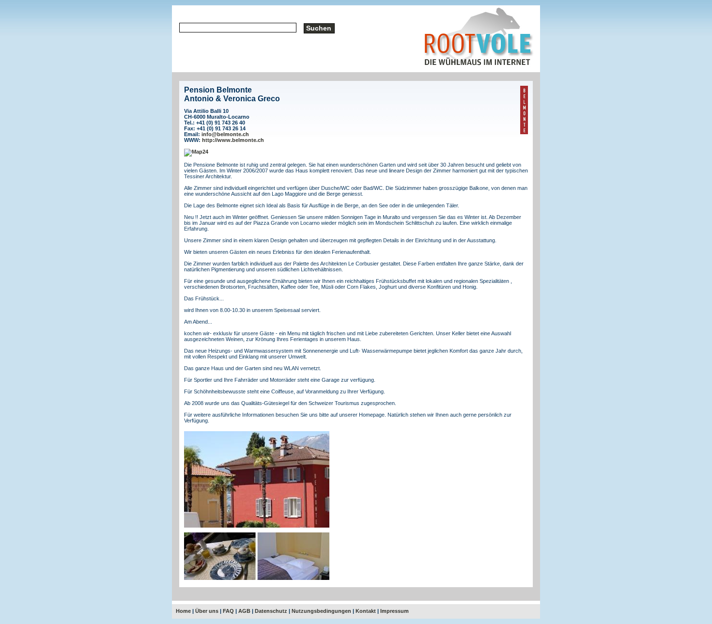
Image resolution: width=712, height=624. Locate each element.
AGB (244, 611)
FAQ (228, 611)
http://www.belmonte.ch (233, 140)
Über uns (206, 611)
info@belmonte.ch (225, 134)
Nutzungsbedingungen (321, 611)
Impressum (394, 611)
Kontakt (366, 611)
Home (183, 611)
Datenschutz (271, 611)
